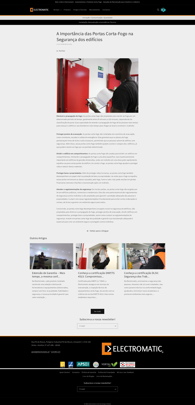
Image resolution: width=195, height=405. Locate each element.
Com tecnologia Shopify (104, 404)
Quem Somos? (65, 372)
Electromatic (92, 404)
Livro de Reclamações (104, 376)
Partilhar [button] (62, 51)
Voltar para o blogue (99, 230)
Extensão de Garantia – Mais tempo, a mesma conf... (48, 274)
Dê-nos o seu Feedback (125, 372)
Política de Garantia (89, 372)
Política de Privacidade (106, 372)
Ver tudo (97, 311)
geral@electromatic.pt (40, 351)
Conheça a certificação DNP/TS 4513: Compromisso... (96, 274)
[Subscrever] (115, 326)
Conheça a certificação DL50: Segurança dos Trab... (141, 274)
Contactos (76, 372)
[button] (57, 9)
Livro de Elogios (88, 376)
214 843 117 (55, 351)
